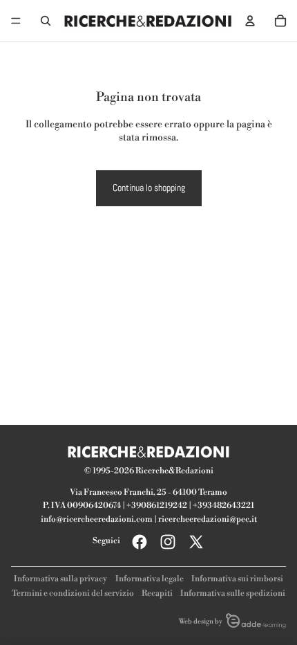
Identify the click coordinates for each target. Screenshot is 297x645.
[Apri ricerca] (45, 21)
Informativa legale (149, 579)
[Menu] (16, 21)
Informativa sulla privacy (60, 579)
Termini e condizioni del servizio (73, 593)
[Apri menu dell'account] (250, 21)
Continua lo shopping (149, 187)
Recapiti (157, 593)
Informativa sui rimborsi (237, 579)
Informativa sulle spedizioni (232, 593)
